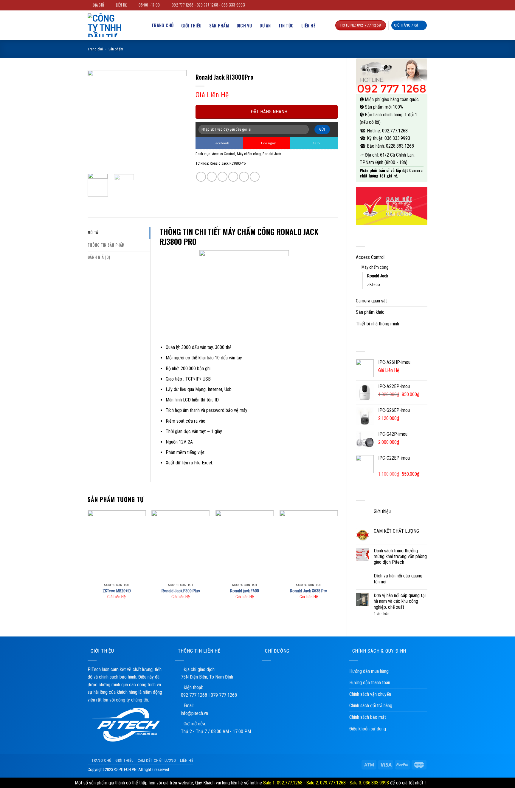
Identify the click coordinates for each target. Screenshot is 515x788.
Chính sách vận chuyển (370, 694)
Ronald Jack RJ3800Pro (228, 163)
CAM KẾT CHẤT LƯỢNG (396, 531)
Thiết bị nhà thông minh (377, 324)
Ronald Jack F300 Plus (181, 591)
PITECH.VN (127, 769)
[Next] (177, 119)
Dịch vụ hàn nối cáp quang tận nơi (398, 578)
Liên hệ (308, 25)
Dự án (265, 25)
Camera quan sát (371, 301)
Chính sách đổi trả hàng (370, 705)
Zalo (315, 143)
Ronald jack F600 (244, 591)
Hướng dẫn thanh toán (369, 682)
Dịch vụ (244, 25)
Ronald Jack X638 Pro (308, 591)
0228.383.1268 (400, 146)
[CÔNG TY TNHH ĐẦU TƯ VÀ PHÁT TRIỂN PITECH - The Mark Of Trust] (110, 25)
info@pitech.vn (194, 713)
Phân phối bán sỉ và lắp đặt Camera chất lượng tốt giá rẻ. (391, 173)
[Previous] (97, 119)
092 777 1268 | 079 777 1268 (209, 695)
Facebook (220, 143)
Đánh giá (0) (99, 257)
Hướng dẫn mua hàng (369, 671)
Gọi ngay (268, 143)
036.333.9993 (397, 138)
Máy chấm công (375, 267)
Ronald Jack (377, 276)
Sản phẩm (219, 25)
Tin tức (286, 25)
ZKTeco (373, 284)
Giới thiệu (191, 25)
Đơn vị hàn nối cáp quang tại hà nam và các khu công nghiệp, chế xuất (400, 601)
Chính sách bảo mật (367, 717)
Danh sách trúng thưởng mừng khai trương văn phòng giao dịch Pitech (400, 556)
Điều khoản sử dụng (367, 729)
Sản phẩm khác (370, 312)
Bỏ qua (434, 783)
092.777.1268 (395, 131)
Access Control (370, 257)
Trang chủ (95, 49)
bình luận (381, 614)
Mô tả (93, 232)
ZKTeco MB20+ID (117, 591)
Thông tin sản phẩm (106, 245)
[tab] (119, 233)
